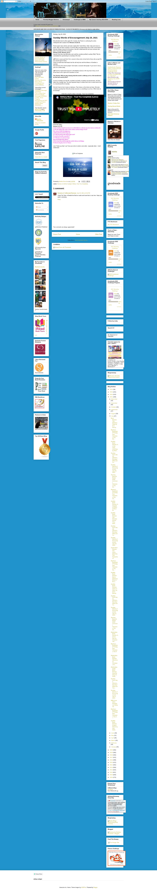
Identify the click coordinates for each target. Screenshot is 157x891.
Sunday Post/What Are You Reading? (114, 75)
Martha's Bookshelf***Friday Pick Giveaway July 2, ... (114, 713)
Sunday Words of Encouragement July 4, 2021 (114, 694)
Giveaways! (66, 19)
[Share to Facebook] (87, 181)
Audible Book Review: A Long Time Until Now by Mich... (114, 446)
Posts (39, 207)
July (112, 416)
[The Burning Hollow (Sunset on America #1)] (44, 289)
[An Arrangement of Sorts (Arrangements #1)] (41, 284)
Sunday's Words (71, 184)
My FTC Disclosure (113, 224)
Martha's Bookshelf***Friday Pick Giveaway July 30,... (114, 434)
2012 (111, 770)
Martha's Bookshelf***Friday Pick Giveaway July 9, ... (114, 648)
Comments (40, 210)
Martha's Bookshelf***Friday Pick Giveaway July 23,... (114, 494)
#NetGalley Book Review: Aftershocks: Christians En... (114, 660)
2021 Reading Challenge (115, 290)
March (113, 740)
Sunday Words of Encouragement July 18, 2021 (114, 541)
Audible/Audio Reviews (114, 67)
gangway (110, 789)
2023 (111, 392)
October (113, 407)
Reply (59, 199)
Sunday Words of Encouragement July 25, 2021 (114, 468)
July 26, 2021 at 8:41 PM (83, 193)
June (112, 733)
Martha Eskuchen (40, 119)
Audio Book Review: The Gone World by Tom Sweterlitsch (114, 553)
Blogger (95, 887)
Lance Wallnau (39, 84)
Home (37, 19)
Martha (115, 44)
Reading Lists (116, 19)
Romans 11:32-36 (62, 184)
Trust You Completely (82, 184)
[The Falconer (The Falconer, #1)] (44, 273)
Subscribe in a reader (41, 157)
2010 (111, 774)
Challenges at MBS (79, 19)
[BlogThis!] (84, 181)
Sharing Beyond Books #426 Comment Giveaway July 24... (114, 481)
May (112, 735)
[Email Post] (79, 181)
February (114, 743)
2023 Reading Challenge (115, 199)
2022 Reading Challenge (115, 247)
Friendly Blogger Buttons (51, 19)
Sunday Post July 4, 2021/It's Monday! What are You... (114, 683)
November (114, 403)
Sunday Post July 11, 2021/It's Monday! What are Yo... (114, 600)
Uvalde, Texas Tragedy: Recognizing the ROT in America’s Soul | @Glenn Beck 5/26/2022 (41, 101)
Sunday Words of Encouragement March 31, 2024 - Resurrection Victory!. (41, 59)
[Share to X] (86, 181)
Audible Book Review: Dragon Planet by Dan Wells (114, 725)
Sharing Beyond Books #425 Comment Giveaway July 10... (114, 623)
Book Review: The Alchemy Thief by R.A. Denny (114, 422)
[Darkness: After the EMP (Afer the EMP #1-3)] (37, 284)
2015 (111, 762)
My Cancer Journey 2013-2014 (98, 19)
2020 (111, 750)
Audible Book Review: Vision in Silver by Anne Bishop (114, 588)
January (113, 747)
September (114, 409)
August (113, 413)
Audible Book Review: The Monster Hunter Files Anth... (114, 518)
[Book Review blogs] (45, 457)
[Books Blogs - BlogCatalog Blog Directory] (115, 823)
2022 (111, 394)
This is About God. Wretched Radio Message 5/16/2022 (41, 95)
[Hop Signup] (115, 275)
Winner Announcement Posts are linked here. (47, 26)
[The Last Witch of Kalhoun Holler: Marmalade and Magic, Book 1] (37, 278)
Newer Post (57, 234)
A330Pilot (83, 887)
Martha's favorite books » (41, 310)
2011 (111, 772)
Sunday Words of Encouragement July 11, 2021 (114, 611)
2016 (111, 760)
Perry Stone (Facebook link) (39, 82)
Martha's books (40, 267)
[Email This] (82, 181)
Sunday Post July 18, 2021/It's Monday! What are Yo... (114, 530)
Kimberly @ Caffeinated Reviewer (67, 193)
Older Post (98, 234)
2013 (111, 767)
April (112, 738)
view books (119, 57)
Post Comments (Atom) (81, 240)
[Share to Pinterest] (89, 181)
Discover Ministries (40, 80)
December (114, 399)
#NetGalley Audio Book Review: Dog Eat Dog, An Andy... (114, 671)
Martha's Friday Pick (114, 103)
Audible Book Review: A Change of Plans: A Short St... (114, 505)
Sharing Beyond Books (114, 106)
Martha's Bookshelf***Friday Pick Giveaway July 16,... (114, 565)
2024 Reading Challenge (115, 40)
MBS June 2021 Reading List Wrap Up (114, 703)
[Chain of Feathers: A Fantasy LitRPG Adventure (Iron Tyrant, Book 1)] (44, 284)
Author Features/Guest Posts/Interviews (114, 69)
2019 (111, 752)
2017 (111, 757)
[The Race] (37, 289)
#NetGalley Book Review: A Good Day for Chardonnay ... (114, 636)
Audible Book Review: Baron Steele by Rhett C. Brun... (114, 577)
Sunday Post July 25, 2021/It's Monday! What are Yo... (114, 457)
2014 (111, 765)
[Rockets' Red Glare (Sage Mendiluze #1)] (41, 289)
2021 (111, 397)
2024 (111, 389)
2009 (111, 777)
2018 (111, 755)
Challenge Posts (112, 71)
